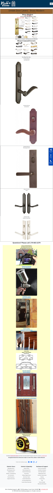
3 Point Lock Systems (42, 468)
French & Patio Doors (26, 471)
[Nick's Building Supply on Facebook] (29, 462)
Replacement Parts (42, 473)
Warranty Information (42, 483)
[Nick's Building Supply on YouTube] (31, 462)
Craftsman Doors (11, 471)
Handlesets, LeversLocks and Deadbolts (26, 297)
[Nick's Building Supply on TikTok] (36, 462)
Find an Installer (42, 482)
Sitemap (42, 477)
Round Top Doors (11, 477)
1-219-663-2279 (44, 455)
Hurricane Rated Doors (26, 480)
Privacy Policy (42, 478)
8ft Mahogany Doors (11, 470)
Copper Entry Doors (11, 478)
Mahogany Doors (11, 468)
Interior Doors (26, 468)
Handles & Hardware (42, 470)
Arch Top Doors (11, 475)
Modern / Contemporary (11, 473)
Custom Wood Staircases (26, 482)
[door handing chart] (26, 361)
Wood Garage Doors (26, 470)
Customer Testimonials (42, 475)
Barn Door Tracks (26, 477)
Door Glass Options (42, 471)
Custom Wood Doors (26, 478)
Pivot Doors (26, 473)
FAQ (42, 480)
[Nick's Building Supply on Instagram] (34, 462)
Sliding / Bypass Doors (26, 475)
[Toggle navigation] (51, 4)
